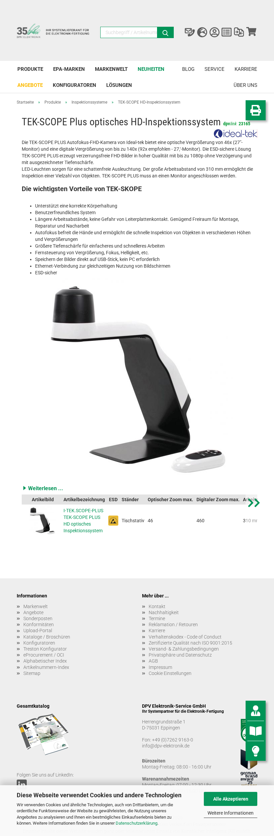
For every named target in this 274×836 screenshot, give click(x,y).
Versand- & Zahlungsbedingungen (184, 649)
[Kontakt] (190, 32)
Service (214, 69)
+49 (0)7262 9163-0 (172, 739)
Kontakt (157, 606)
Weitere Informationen (231, 813)
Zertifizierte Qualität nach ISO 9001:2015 (190, 643)
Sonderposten (37, 618)
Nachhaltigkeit (164, 612)
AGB (153, 661)
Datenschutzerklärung (136, 823)
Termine (157, 618)
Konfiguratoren (74, 85)
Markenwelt (111, 69)
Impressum (160, 667)
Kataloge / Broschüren (46, 637)
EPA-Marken (69, 69)
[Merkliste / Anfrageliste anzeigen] (227, 32)
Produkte (30, 69)
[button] (139, 488)
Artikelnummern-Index (46, 667)
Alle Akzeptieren (230, 799)
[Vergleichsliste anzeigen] (239, 32)
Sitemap (31, 673)
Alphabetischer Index (45, 661)
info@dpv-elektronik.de (165, 745)
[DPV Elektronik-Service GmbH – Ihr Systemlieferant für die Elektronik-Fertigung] (53, 34)
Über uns (245, 85)
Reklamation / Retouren (173, 624)
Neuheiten (151, 69)
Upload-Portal (37, 630)
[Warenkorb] (251, 32)
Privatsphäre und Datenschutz (180, 655)
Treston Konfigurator (45, 649)
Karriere (246, 69)
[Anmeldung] (214, 32)
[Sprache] (202, 32)
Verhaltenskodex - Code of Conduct (185, 637)
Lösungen (119, 85)
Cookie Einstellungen (170, 673)
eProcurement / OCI (43, 655)
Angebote (30, 85)
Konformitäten (38, 624)
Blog (188, 69)
